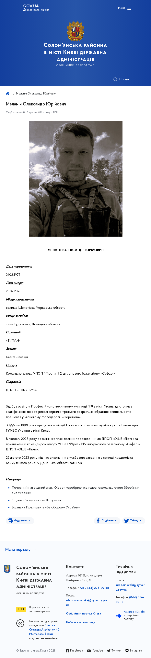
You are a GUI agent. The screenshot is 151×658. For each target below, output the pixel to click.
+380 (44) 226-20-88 (94, 588)
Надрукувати (22, 520)
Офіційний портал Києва (83, 613)
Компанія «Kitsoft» (134, 612)
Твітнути (135, 520)
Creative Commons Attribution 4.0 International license (44, 630)
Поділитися (109, 520)
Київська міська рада (80, 622)
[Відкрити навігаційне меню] (129, 8)
